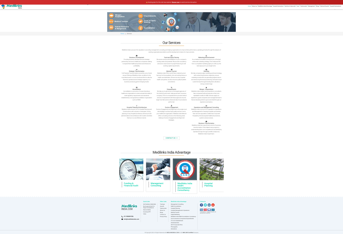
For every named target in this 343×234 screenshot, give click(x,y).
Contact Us (171, 138)
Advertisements (175, 222)
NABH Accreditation (176, 206)
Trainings (162, 204)
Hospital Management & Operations (180, 210)
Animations (174, 228)
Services (129, 33)
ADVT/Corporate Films (176, 224)
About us (254, 6)
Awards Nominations (335, 6)
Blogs (317, 6)
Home (249, 6)
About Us (162, 210)
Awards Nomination (278, 6)
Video (144, 213)
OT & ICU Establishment (177, 220)
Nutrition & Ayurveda (290, 6)
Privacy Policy (163, 216)
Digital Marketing (175, 214)
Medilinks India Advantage (265, 6)
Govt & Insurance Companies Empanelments (182, 218)
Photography (174, 226)
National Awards (324, 6)
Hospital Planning (175, 208)
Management (311, 6)
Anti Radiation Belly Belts (149, 204)
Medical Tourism (175, 212)
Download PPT (147, 211)
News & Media (147, 209)
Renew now (175, 2)
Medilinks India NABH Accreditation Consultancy (183, 216)
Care (298, 6)
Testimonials (303, 6)
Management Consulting (177, 204)
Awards (162, 206)
